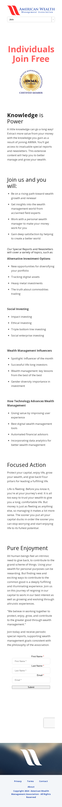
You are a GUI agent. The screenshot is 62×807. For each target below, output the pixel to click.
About (31, 786)
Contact (43, 781)
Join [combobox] (11, 19)
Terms (30, 781)
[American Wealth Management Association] (31, 10)
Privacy (18, 781)
